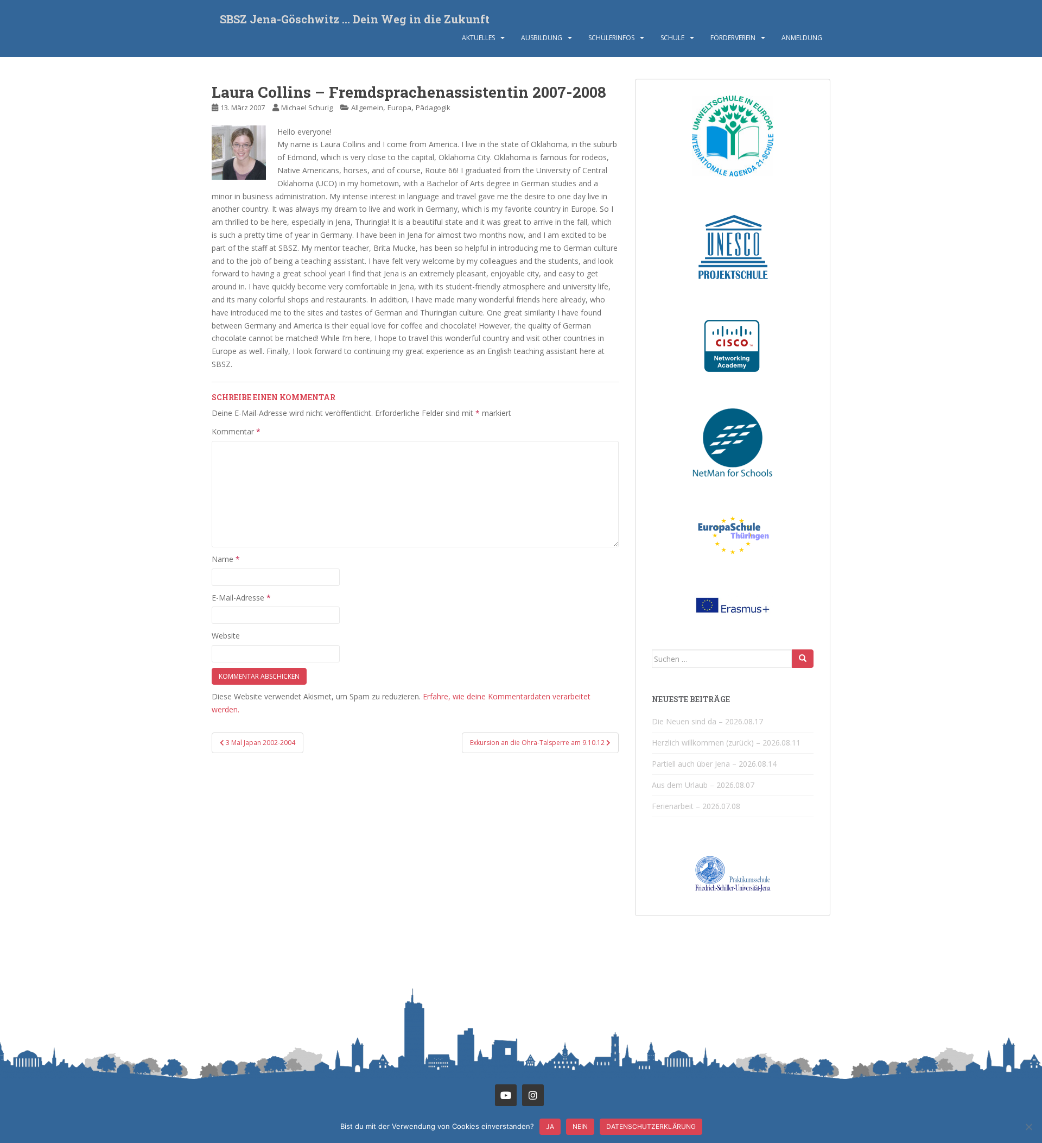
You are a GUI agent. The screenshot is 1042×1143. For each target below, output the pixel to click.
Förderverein (732, 37)
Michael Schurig (307, 107)
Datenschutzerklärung (651, 1126)
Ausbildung (541, 37)
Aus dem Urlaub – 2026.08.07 (703, 785)
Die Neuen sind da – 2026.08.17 (707, 721)
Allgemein (367, 107)
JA (550, 1126)
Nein (580, 1126)
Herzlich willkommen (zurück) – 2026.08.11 (726, 742)
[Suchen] (803, 658)
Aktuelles (478, 37)
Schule (672, 37)
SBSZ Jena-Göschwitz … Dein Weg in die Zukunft (355, 19)
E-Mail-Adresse (241, 597)
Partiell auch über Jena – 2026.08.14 (714, 764)
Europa (399, 107)
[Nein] (1028, 1126)
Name (226, 559)
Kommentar (236, 431)
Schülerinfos (611, 37)
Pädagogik (433, 107)
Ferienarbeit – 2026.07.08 (696, 806)
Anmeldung (802, 37)
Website (226, 635)
